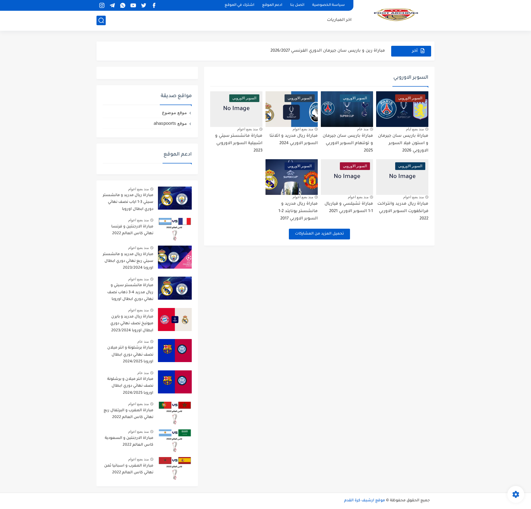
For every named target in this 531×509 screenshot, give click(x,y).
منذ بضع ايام (415, 129)
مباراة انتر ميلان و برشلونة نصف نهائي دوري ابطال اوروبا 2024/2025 (130, 386)
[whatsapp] (122, 5)
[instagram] (101, 5)
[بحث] (101, 20)
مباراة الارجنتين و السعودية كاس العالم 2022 (129, 441)
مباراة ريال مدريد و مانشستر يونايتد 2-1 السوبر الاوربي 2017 (298, 211)
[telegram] (112, 5)
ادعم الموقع (272, 5)
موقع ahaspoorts (170, 123)
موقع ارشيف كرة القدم (364, 501)
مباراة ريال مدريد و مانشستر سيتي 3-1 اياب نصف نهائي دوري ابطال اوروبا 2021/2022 (128, 203)
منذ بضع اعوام (303, 129)
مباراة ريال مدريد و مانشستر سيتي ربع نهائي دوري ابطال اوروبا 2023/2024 (128, 261)
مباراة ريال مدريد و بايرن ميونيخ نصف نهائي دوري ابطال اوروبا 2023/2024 (131, 324)
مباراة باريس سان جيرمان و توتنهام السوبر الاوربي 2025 (348, 143)
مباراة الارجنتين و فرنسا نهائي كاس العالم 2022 (132, 230)
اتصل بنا (297, 5)
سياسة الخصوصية (328, 5)
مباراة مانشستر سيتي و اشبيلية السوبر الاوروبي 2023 (238, 143)
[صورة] (175, 198)
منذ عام (362, 129)
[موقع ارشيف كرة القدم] (396, 14)
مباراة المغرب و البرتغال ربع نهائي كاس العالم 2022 (128, 414)
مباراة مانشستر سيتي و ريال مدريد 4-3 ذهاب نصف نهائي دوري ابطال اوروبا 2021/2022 (130, 293)
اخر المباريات (339, 20)
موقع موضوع (174, 112)
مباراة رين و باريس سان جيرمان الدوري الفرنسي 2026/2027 (327, 51)
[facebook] (154, 5)
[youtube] (133, 5)
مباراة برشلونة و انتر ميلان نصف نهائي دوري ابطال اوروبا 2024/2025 (130, 355)
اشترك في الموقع (239, 5)
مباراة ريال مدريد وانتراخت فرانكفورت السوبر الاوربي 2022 (402, 211)
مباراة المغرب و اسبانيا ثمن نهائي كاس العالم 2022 (128, 469)
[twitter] (143, 5)
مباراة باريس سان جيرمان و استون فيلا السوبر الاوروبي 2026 (403, 143)
